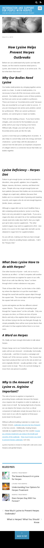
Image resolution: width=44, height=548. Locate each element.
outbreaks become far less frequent (27, 425)
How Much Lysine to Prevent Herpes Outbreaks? (20, 512)
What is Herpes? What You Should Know (24, 521)
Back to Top (22, 536)
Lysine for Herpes (19, 484)
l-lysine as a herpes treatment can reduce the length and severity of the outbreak (21, 434)
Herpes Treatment (19, 473)
